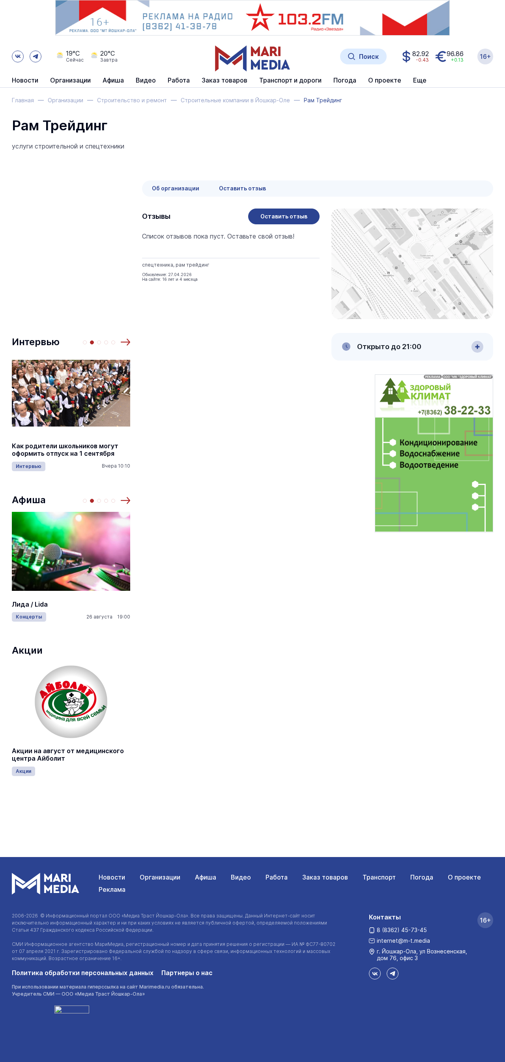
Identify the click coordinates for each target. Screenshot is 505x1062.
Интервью (36, 342)
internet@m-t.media (403, 940)
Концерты (29, 617)
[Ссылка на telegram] (35, 56)
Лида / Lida (30, 604)
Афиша (29, 500)
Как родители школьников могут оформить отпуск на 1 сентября (65, 449)
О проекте (464, 877)
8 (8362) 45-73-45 (402, 930)
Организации (160, 877)
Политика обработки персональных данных (82, 973)
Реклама (112, 889)
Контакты (385, 917)
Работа (179, 80)
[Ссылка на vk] (18, 56)
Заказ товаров (325, 877)
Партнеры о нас (187, 973)
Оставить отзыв (242, 188)
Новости (25, 80)
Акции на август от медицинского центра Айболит (68, 754)
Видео (146, 80)
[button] (125, 342)
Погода (421, 877)
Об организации (175, 188)
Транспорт (379, 877)
